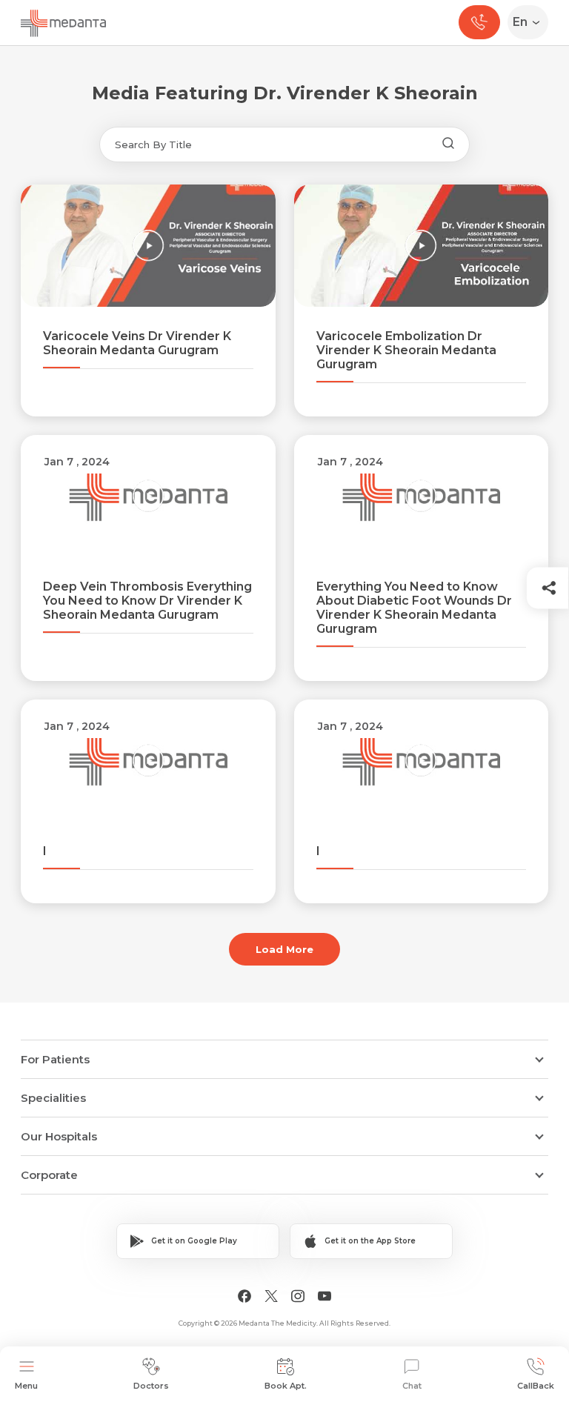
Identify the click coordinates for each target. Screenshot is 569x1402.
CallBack (535, 1386)
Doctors (151, 1386)
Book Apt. (285, 1386)
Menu (26, 1386)
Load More (284, 949)
